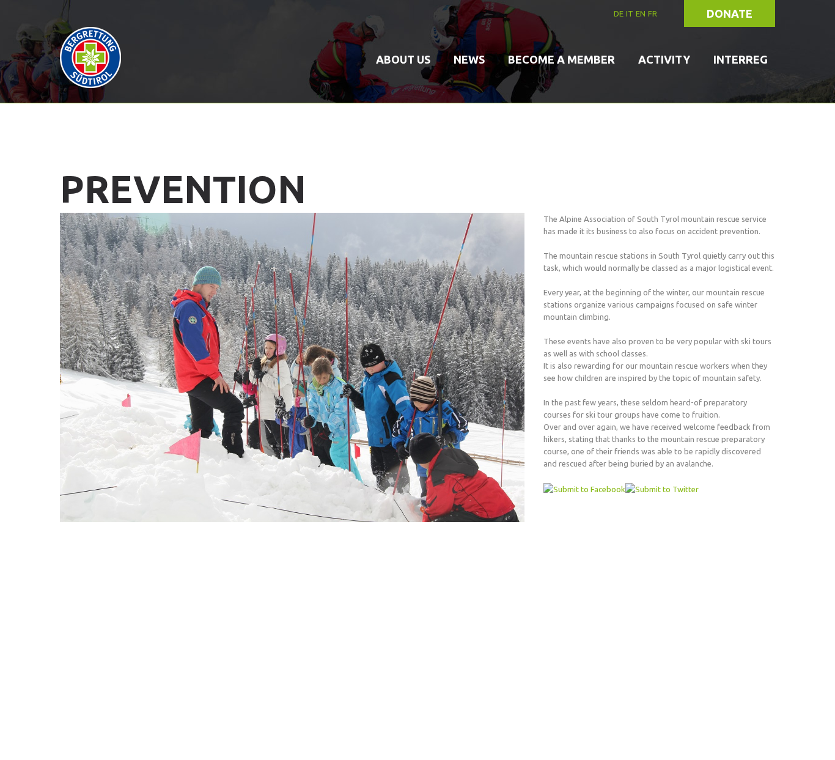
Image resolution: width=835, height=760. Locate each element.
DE (618, 13)
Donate (729, 13)
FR (652, 13)
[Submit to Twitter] (662, 488)
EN (641, 13)
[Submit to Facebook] (584, 488)
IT (629, 13)
